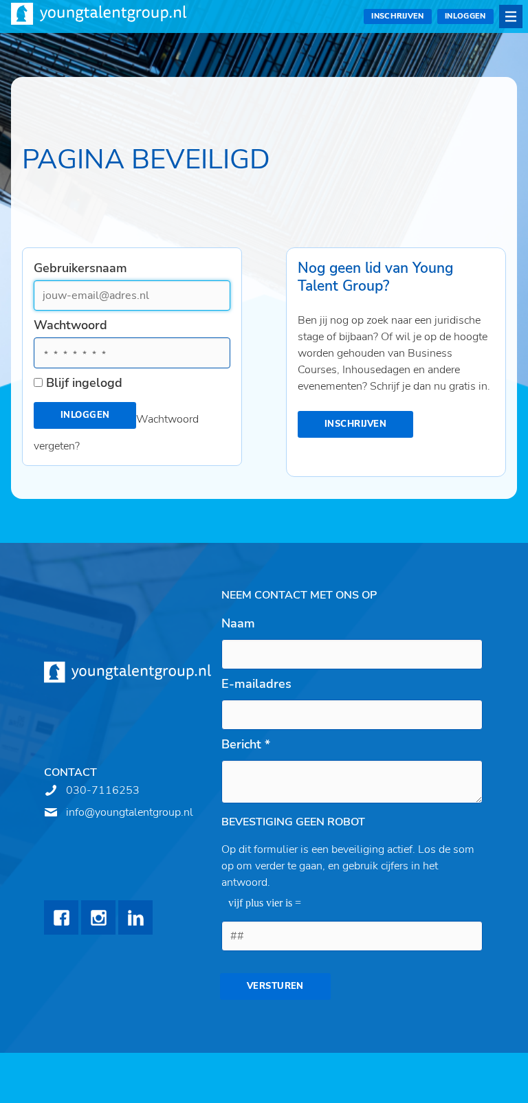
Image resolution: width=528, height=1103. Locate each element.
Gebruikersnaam (80, 268)
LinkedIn (135, 917)
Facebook (61, 917)
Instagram (98, 917)
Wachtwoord (70, 325)
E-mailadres (256, 684)
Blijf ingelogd (84, 383)
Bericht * (245, 744)
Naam (238, 623)
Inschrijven (397, 16)
